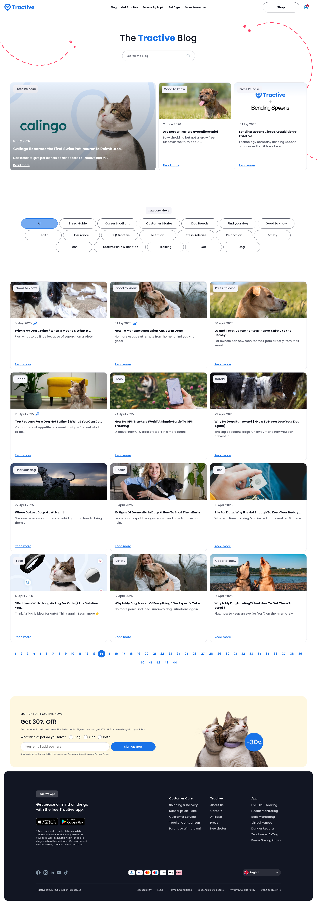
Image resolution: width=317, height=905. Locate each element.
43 (166, 662)
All (39, 223)
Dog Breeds (199, 223)
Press (214, 823)
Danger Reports (263, 828)
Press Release (196, 235)
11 (80, 654)
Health (43, 235)
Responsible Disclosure (211, 889)
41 (150, 662)
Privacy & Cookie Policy (242, 889)
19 (138, 654)
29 (219, 654)
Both (106, 737)
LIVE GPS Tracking (264, 805)
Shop (281, 7)
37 (284, 654)
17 (123, 654)
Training (165, 247)
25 (186, 654)
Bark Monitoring (263, 817)
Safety (272, 235)
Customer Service (182, 817)
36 (276, 654)
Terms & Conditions (180, 889)
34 (259, 654)
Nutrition (157, 235)
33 (251, 654)
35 (267, 654)
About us (217, 805)
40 (142, 662)
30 (227, 654)
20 (147, 654)
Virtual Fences (261, 823)
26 (195, 654)
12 (86, 654)
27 (203, 654)
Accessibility (144, 889)
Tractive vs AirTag (264, 834)
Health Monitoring (264, 811)
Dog (242, 247)
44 (175, 662)
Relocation (234, 235)
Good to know (276, 223)
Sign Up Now (133, 746)
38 (292, 654)
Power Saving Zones (266, 840)
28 (211, 654)
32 (243, 654)
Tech (74, 247)
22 (162, 654)
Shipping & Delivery (183, 805)
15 (109, 654)
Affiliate (216, 817)
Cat (203, 247)
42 (158, 662)
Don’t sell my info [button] (271, 889)
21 (154, 654)
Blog (114, 7)
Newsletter (218, 828)
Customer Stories (159, 223)
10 (72, 654)
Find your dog (238, 223)
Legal (160, 889)
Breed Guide (78, 223)
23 (170, 654)
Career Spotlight (117, 223)
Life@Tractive (120, 235)
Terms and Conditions (79, 754)
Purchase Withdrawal (185, 828)
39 (300, 654)
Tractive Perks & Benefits (119, 247)
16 (116, 654)
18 (131, 654)
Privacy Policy (101, 754)
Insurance (81, 235)
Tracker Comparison (184, 823)
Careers (216, 811)
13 (94, 654)
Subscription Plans (183, 811)
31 (235, 654)
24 (178, 654)
